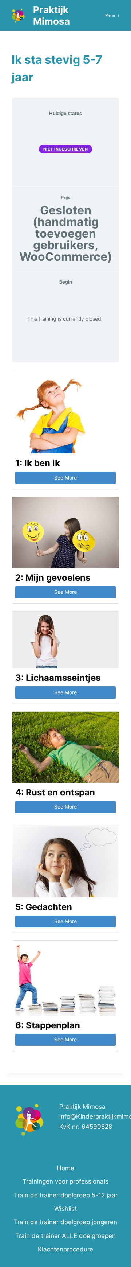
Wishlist (65, 1208)
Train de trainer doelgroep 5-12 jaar (66, 1195)
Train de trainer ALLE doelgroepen (65, 1235)
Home (65, 1168)
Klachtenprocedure (65, 1249)
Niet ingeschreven (65, 149)
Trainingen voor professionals (65, 1181)
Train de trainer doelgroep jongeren (65, 1222)
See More (65, 477)
